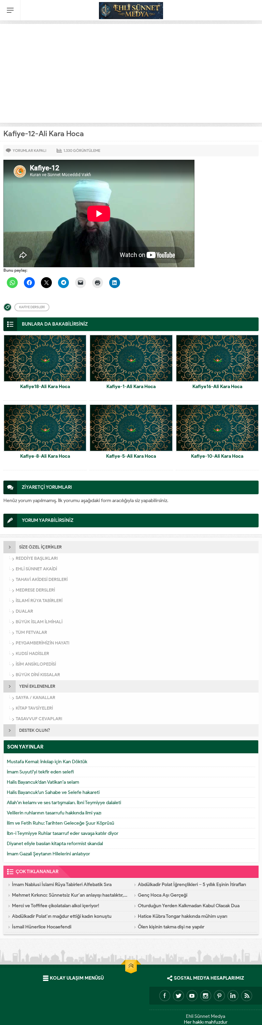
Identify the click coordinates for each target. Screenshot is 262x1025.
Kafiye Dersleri (32, 307)
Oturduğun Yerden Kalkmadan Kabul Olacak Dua (188, 906)
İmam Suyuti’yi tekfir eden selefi (40, 772)
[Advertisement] (131, 71)
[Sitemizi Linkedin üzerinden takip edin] (233, 996)
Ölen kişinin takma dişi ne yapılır (171, 927)
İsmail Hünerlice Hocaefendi (41, 927)
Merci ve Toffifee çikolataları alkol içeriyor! (55, 906)
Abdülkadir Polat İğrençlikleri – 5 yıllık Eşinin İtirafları (192, 884)
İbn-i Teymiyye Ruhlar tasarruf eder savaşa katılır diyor (62, 833)
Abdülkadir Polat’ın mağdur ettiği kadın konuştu (62, 916)
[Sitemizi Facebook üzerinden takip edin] (165, 996)
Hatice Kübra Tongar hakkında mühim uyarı (182, 916)
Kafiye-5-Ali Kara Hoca (131, 456)
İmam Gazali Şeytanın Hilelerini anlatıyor (48, 854)
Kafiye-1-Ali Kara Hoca (131, 386)
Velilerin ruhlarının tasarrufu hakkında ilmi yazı (54, 813)
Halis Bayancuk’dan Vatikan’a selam (43, 782)
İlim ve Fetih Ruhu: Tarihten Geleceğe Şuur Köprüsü (60, 823)
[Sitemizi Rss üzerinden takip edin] (247, 996)
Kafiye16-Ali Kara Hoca (217, 386)
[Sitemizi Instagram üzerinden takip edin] (206, 996)
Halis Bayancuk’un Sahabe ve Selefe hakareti (53, 792)
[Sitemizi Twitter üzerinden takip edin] (178, 996)
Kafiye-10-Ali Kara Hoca (217, 456)
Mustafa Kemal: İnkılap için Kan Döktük (47, 762)
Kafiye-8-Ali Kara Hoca (45, 456)
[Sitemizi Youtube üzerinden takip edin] (192, 996)
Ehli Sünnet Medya (205, 1016)
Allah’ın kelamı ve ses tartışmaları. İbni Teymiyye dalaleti (64, 803)
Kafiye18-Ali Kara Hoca (45, 386)
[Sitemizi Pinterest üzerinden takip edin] (219, 996)
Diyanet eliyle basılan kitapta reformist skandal (55, 843)
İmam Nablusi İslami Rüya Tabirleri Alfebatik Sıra (62, 884)
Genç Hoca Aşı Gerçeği (162, 895)
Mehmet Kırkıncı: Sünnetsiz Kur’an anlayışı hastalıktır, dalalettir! (70, 895)
